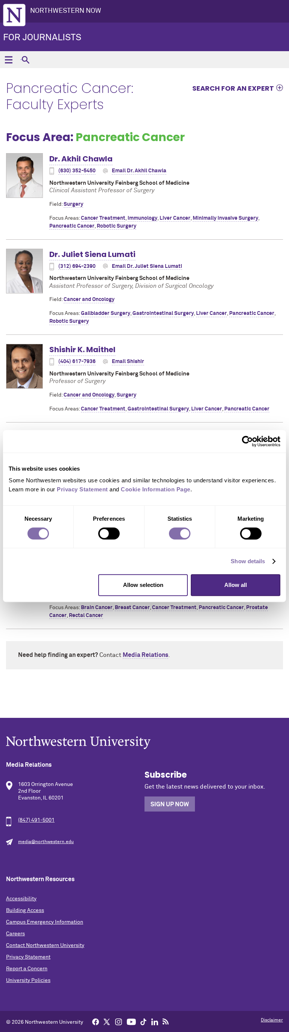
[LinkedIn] (154, 1021)
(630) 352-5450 (77, 170)
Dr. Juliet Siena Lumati (92, 254)
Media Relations (145, 655)
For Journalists (42, 37)
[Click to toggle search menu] (25, 59)
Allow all (235, 585)
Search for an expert (233, 88)
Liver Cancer (175, 218)
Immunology (142, 218)
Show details (248, 561)
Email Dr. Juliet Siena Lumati (147, 266)
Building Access (25, 910)
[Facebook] (95, 1021)
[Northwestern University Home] (14, 15)
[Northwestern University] (144, 742)
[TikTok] (143, 1021)
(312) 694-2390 (77, 266)
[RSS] (166, 1021)
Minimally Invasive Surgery (225, 218)
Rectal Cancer (86, 615)
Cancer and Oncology (89, 299)
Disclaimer (272, 1020)
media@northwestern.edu (46, 842)
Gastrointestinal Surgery (163, 313)
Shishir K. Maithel (82, 349)
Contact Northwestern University (45, 945)
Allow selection (143, 585)
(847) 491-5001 (36, 820)
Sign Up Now (170, 804)
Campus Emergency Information (44, 922)
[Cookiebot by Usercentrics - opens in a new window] (247, 441)
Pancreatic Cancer (71, 226)
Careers (15, 933)
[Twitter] (106, 1021)
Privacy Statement (28, 957)
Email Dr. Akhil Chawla (139, 170)
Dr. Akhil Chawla (81, 159)
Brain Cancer (97, 607)
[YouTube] (131, 1021)
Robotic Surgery (116, 226)
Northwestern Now (65, 11)
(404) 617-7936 (77, 361)
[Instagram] (118, 1021)
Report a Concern (26, 968)
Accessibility (21, 898)
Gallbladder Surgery (105, 313)
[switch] (109, 533)
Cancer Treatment (103, 218)
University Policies (28, 980)
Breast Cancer (132, 607)
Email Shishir (128, 361)
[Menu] (8, 59)
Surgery (73, 204)
